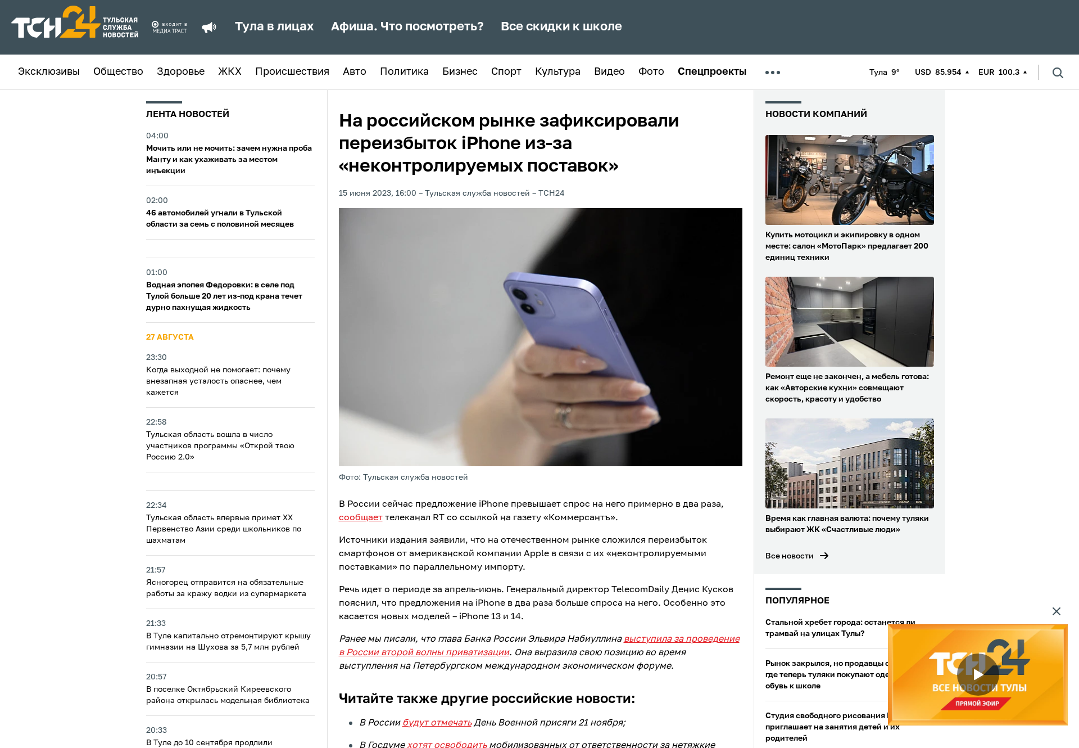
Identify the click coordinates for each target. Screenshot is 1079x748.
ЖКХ (230, 72)
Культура (558, 72)
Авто (354, 72)
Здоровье (181, 72)
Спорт (506, 72)
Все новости (789, 556)
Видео (609, 72)
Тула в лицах (274, 27)
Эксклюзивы (49, 72)
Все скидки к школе (561, 27)
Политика (404, 72)
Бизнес (460, 72)
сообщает (361, 517)
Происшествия (292, 72)
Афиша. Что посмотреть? (407, 27)
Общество (118, 72)
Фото (651, 72)
